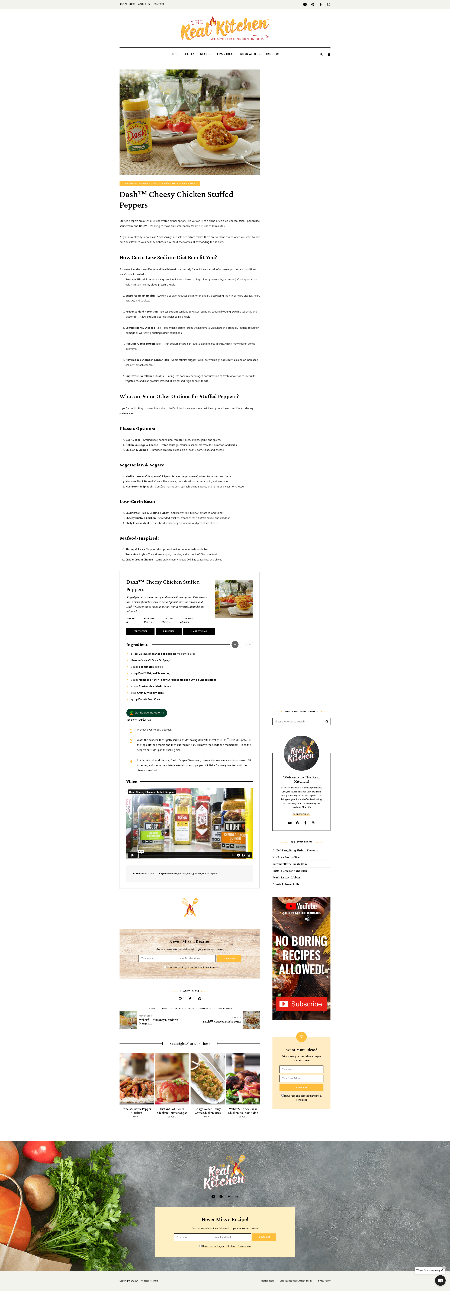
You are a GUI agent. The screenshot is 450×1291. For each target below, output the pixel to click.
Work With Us (250, 54)
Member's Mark (167, 183)
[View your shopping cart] (329, 54)
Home (174, 54)
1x (235, 644)
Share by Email (198, 631)
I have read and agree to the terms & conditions (191, 968)
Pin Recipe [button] (168, 631)
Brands (205, 54)
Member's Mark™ (186, 183)
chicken (178, 1008)
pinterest (313, 4)
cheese (151, 1008)
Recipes (189, 54)
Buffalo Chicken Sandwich (289, 870)
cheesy (165, 1008)
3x (250, 644)
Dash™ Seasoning (149, 226)
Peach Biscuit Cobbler (286, 877)
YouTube (305, 4)
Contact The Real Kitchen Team (296, 1281)
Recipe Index (127, 4)
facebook (321, 4)
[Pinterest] (200, 999)
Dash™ (138, 183)
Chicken (128, 183)
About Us (144, 4)
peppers (204, 1008)
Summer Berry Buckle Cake (290, 864)
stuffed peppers (222, 1008)
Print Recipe (140, 631)
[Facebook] (190, 999)
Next (260, 1078)
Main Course (150, 183)
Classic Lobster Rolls (285, 884)
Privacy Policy (323, 1281)
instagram (329, 4)
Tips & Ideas (225, 54)
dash (191, 1008)
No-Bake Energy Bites (286, 857)
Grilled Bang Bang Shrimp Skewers (295, 850)
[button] (146, 713)
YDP (137, 1117)
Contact (159, 4)
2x (242, 644)
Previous (119, 1078)
